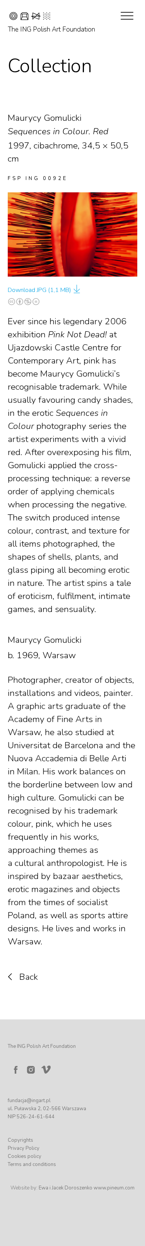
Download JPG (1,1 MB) (39, 290)
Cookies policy (24, 1156)
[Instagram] (31, 1070)
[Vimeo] (47, 1068)
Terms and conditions (32, 1164)
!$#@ (30, 17)
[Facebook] (15, 1070)
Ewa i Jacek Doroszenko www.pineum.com (87, 1187)
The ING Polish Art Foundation (51, 29)
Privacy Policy (23, 1148)
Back (28, 977)
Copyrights (20, 1140)
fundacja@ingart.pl (29, 1100)
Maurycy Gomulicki (45, 640)
